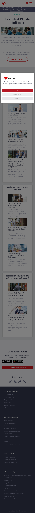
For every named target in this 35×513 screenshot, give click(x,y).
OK (17, 90)
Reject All (17, 98)
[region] (17, 88)
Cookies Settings (17, 94)
